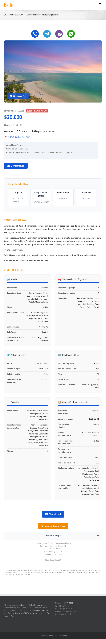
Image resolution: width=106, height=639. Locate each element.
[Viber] (59, 34)
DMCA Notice (29, 613)
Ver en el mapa (53, 535)
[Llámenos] (35, 34)
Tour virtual (55, 514)
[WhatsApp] (71, 34)
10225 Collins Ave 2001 (17, 137)
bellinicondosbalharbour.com (30, 605)
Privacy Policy (42, 610)
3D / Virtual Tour (19, 96)
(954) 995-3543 (67, 603)
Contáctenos (17, 166)
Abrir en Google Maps (55, 526)
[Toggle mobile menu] (100, 4)
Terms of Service (13, 613)
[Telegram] (47, 34)
